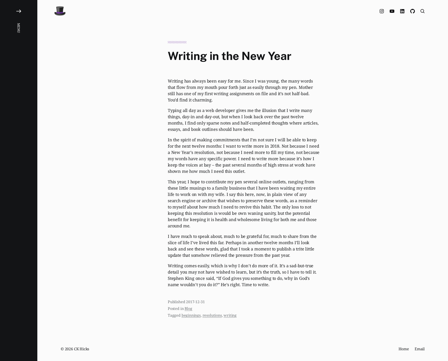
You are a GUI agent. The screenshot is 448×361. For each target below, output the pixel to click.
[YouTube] (392, 11)
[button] (18, 180)
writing (230, 315)
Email (420, 348)
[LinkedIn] (402, 11)
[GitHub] (412, 11)
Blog (188, 308)
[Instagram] (382, 11)
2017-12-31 (195, 301)
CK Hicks (81, 348)
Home (404, 348)
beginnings (191, 315)
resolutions (212, 315)
